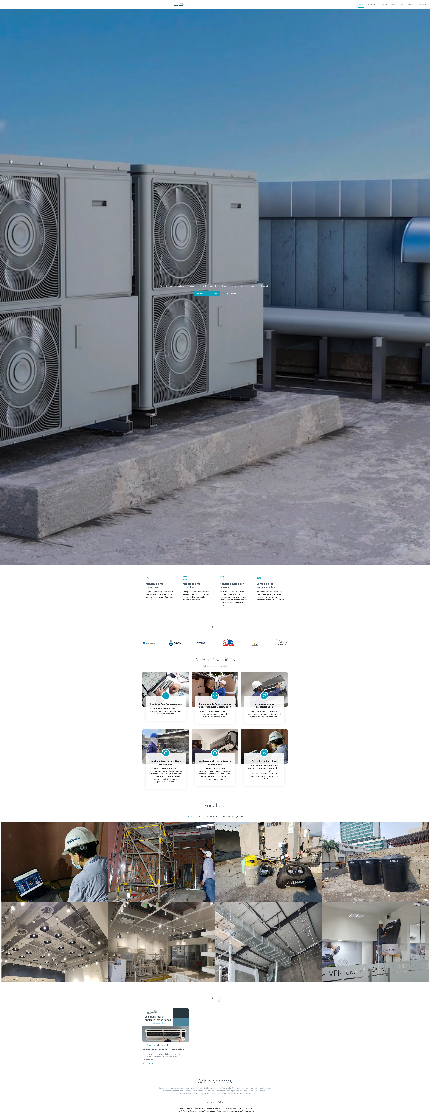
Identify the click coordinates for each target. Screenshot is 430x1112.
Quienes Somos (406, 4)
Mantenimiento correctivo (192, 585)
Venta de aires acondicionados (266, 585)
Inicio (361, 4)
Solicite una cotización (207, 293)
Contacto (422, 4)
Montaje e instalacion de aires (232, 585)
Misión (210, 1102)
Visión (220, 1102)
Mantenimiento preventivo (155, 585)
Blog (394, 4)
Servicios (372, 4)
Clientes (383, 4)
